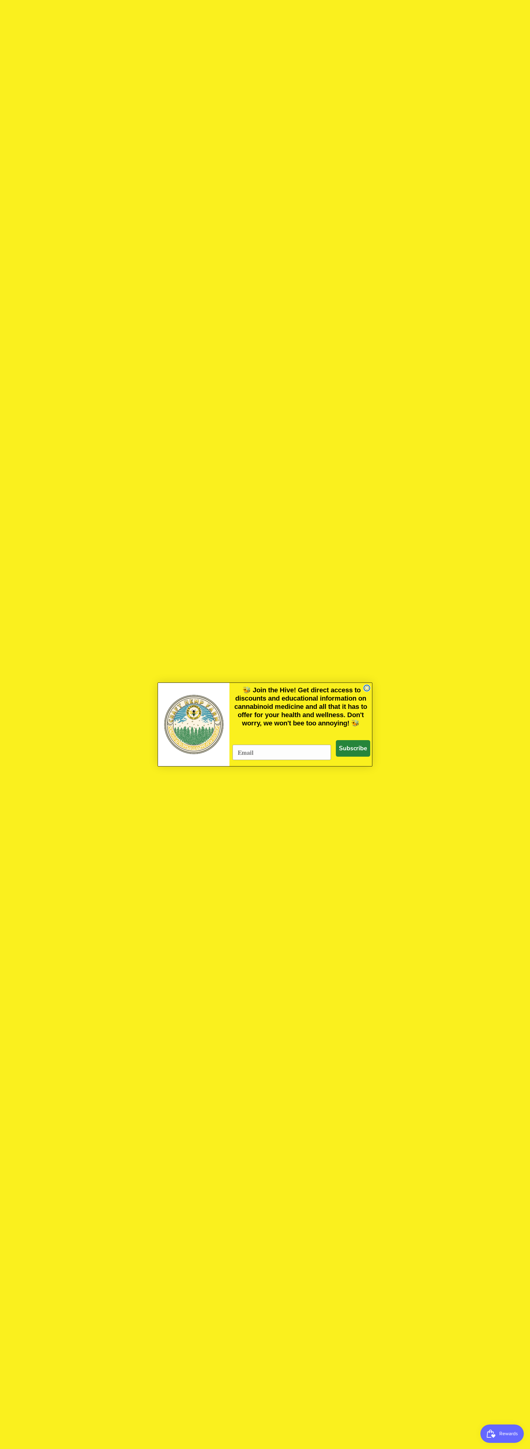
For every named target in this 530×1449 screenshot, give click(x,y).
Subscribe (353, 748)
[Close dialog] (367, 688)
